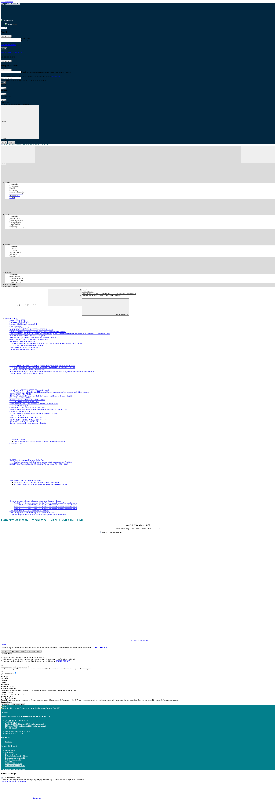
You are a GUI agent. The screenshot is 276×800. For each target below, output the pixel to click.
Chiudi (4, 88)
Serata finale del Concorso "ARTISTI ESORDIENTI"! (28, 419)
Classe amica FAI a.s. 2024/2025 (20, 411)
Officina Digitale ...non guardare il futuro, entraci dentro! (28, 339)
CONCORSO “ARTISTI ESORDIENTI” (23, 421)
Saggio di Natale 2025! (17, 320)
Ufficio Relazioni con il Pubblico (16, 756)
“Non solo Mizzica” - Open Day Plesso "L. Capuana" (27, 336)
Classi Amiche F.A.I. (16, 443)
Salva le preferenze (18, 704)
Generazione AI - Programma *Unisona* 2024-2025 (27, 407)
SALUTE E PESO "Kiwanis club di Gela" (24, 402)
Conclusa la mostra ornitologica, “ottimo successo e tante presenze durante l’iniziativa (43, 462)
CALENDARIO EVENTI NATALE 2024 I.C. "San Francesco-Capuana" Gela (109, 294)
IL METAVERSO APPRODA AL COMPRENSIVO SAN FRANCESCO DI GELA (38, 464)
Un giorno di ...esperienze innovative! (22, 341)
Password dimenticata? (8, 45)
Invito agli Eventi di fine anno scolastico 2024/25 (26, 373)
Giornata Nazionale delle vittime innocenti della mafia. (27, 423)
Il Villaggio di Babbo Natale (19, 322)
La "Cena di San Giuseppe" (18, 406)
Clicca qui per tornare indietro (138, 640)
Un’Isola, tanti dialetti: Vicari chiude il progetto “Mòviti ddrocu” (31, 330)
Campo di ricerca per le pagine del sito (14, 305)
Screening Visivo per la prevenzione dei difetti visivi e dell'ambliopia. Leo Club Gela (38, 409)
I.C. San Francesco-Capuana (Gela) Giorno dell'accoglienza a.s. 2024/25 (34, 413)
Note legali (9, 752)
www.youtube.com (7, 673)
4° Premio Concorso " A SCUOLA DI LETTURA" (27, 400)
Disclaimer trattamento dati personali (13, 781)
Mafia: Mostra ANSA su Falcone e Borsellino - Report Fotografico (36, 482)
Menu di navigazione (121, 314)
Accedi (4, 28)
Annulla (4, 142)
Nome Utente (25, 39)
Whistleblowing (10, 762)
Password (24, 41)
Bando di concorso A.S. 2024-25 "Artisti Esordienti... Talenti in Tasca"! (33, 404)
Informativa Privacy (12, 754)
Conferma (12, 142)
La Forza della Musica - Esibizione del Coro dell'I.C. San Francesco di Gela (39, 441)
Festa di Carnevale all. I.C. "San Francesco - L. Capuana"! (29, 511)
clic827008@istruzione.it (27, 724)
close (3, 164)
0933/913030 (12, 722)
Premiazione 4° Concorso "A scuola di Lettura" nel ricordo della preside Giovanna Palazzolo (45, 503)
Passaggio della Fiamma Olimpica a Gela (23, 324)
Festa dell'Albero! (15, 326)
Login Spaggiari (56, 76)
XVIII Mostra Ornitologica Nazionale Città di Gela (27, 460)
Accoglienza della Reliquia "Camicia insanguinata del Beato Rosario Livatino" (40, 484)
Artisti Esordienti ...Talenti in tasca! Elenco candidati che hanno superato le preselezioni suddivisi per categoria (51, 392)
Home (84, 290)
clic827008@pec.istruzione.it (27, 726)
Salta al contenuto (7, 2)
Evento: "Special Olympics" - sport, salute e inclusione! (28, 328)
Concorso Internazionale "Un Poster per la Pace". (26, 417)
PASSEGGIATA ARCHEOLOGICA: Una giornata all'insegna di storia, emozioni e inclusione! (42, 366)
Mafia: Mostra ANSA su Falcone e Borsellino (25, 480)
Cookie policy (10, 750)
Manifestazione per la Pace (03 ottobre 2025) (24, 347)
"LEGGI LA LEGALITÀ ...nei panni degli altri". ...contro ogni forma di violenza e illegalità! (41, 396)
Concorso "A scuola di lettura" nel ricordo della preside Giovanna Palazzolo (35, 501)
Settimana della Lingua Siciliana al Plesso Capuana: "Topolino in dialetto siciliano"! (37, 332)
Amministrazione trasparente (15, 766)
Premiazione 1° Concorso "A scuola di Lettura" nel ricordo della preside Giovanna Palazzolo (45, 507)
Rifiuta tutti (18, 651)
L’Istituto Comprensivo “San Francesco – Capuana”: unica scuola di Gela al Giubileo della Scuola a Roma (45, 343)
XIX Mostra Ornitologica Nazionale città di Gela (26, 345)
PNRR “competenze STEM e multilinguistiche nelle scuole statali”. (32, 513)
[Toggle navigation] (18, 154)
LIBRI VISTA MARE (17, 415)
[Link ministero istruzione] (10, 4)
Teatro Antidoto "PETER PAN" (20, 398)
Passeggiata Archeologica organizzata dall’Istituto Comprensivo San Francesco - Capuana (44, 368)
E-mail (23, 72)
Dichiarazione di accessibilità (15, 758)
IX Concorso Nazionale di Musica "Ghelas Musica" (27, 370)
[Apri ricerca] (258, 154)
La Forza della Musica (17, 440)
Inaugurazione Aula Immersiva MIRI (22, 349)
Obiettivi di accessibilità (13, 760)
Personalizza (6, 651)
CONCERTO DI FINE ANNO (20, 394)
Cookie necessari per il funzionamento (14, 667)
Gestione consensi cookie (13, 764)
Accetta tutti (34, 651)
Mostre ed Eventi (87, 292)
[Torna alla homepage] (138, 145)
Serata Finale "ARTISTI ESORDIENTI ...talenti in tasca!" (29, 390)
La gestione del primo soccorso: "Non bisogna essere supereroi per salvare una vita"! (38, 514)
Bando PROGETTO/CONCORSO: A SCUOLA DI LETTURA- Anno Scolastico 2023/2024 (46, 505)
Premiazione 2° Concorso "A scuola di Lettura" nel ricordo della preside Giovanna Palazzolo (45, 509)
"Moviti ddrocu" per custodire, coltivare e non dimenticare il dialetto (32, 337)
